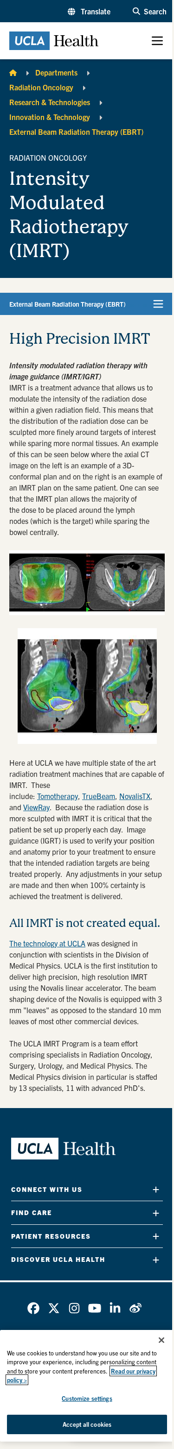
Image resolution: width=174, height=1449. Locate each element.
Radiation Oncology (41, 87)
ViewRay (36, 807)
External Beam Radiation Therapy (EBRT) (76, 131)
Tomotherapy (57, 795)
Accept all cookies (87, 1424)
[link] (33, 1308)
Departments (56, 72)
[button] (89, 11)
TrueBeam (98, 795)
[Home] (13, 72)
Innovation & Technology (49, 116)
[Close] (161, 1340)
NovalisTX (134, 795)
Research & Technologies (49, 102)
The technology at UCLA (47, 943)
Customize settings (87, 1398)
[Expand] (156, 1189)
